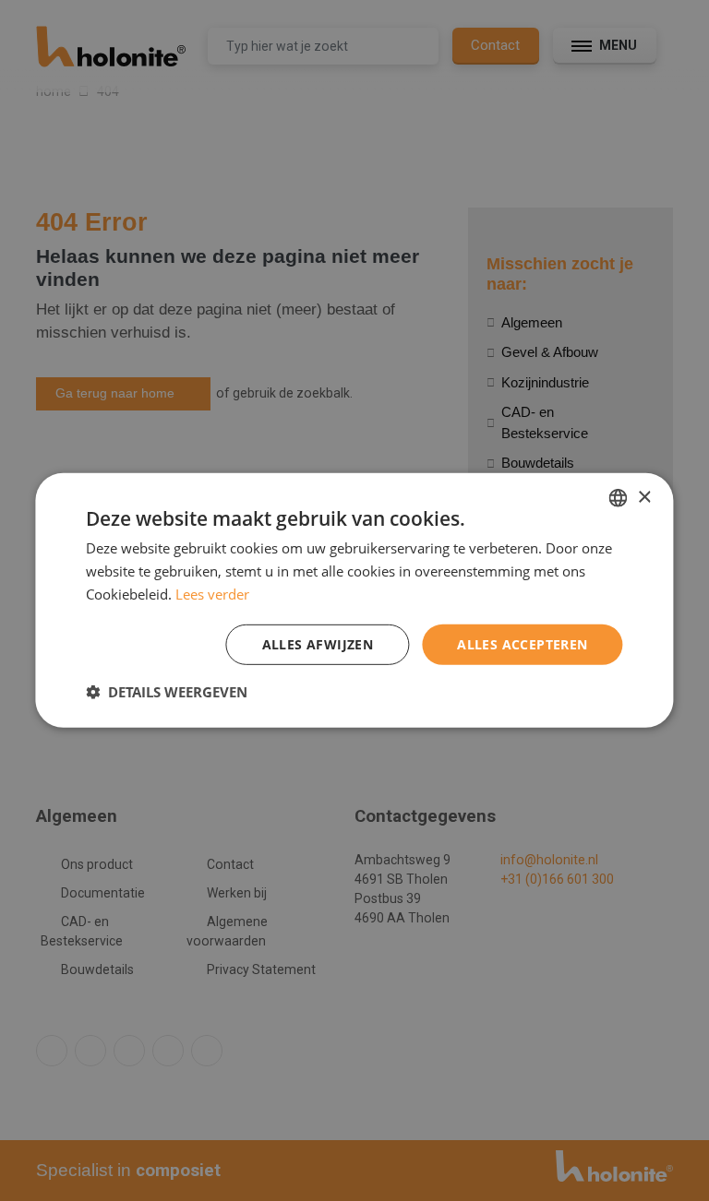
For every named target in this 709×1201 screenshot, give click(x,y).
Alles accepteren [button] (522, 643)
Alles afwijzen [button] (318, 643)
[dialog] (354, 600)
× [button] (644, 497)
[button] (166, 692)
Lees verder (212, 594)
